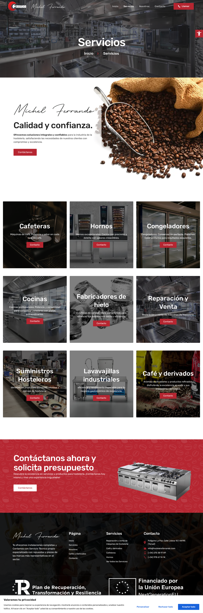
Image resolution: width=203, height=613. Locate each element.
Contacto (160, 6)
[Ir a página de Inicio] (37, 6)
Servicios (128, 6)
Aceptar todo (188, 607)
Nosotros (144, 6)
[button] (199, 33)
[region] (101, 604)
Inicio (115, 6)
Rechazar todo (165, 607)
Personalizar (143, 607)
